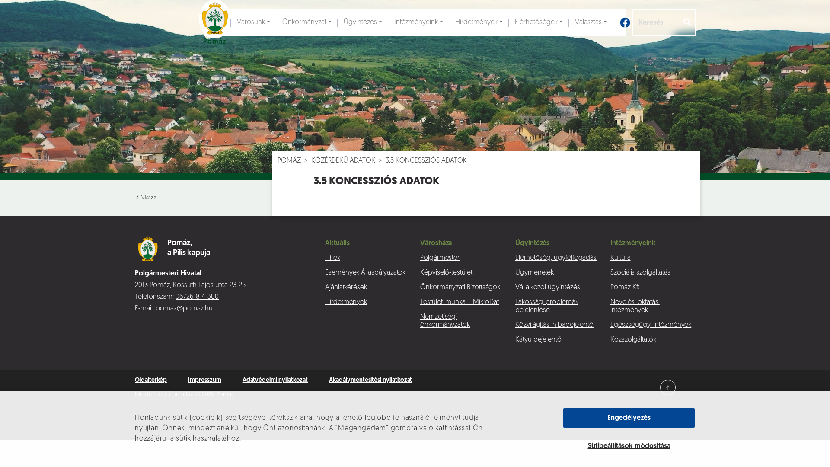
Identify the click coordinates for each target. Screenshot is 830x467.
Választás (588, 22)
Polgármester (440, 258)
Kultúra (620, 258)
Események (342, 272)
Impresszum (204, 380)
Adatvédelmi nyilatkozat (275, 380)
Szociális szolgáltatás (640, 272)
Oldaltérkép (151, 380)
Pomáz (289, 160)
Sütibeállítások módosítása (629, 446)
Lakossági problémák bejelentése (546, 306)
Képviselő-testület (446, 272)
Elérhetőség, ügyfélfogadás (556, 258)
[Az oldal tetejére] (668, 387)
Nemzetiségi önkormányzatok (445, 321)
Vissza (148, 198)
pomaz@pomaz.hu (184, 308)
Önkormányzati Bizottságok (460, 287)
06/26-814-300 (197, 297)
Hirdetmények (476, 22)
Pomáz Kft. (625, 287)
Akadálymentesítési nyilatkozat (370, 380)
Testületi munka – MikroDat (459, 302)
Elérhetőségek (536, 22)
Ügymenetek (534, 272)
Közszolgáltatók (633, 339)
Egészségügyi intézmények (650, 325)
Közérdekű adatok (343, 160)
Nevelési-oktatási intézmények (635, 306)
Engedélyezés (629, 418)
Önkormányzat (304, 22)
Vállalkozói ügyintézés (547, 287)
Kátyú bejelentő (538, 339)
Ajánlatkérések (346, 287)
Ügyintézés (360, 22)
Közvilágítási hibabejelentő (554, 325)
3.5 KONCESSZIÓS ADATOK (426, 160)
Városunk (251, 22)
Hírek (332, 258)
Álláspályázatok (383, 272)
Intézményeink (416, 22)
